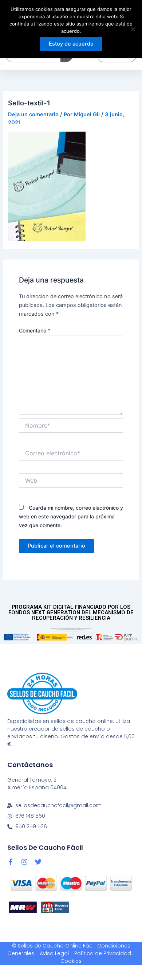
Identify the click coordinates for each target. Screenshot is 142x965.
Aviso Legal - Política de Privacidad (85, 953)
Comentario (34, 330)
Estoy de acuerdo (71, 43)
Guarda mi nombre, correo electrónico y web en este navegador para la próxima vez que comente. (71, 516)
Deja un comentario (33, 114)
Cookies (71, 961)
